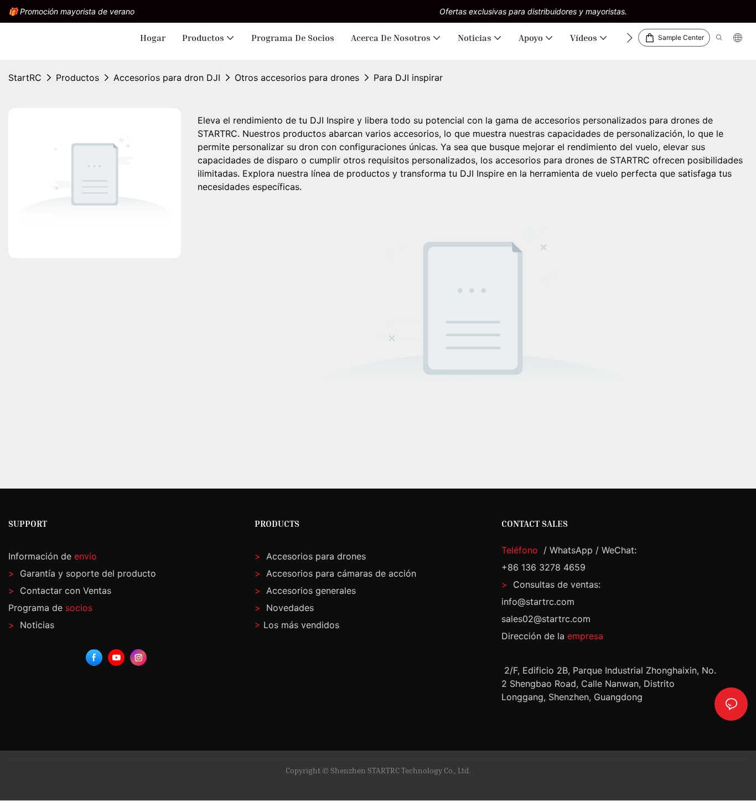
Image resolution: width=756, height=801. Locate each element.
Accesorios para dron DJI (166, 77)
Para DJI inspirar (408, 77)
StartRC (25, 77)
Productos (77, 77)
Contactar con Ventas (59, 590)
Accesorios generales (309, 590)
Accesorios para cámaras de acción (339, 573)
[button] (629, 38)
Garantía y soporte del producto (86, 573)
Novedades (288, 607)
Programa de (50, 607)
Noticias (31, 624)
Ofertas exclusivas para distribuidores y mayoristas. (533, 11)
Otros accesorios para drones (297, 77)
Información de (52, 556)
